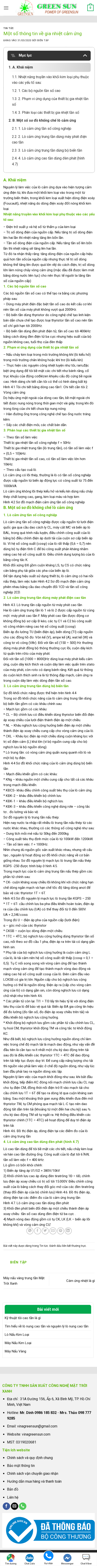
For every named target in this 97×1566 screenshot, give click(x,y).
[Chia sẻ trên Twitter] (45, 1230)
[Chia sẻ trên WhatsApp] (29, 1230)
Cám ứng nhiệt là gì (80, 1281)
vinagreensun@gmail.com (37, 1426)
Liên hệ (12, 1497)
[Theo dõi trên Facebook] (6, 1506)
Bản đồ (12, 1489)
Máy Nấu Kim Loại (18, 1343)
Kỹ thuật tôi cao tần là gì (23, 1318)
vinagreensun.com (36, 1434)
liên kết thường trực (74, 1245)
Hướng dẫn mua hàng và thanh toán (34, 1481)
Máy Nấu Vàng (15, 1351)
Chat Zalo (29, 1563)
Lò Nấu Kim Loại (17, 1335)
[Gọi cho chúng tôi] (22, 1506)
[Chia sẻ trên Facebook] (37, 1230)
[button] (6, 7)
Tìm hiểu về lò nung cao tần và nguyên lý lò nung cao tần (46, 1326)
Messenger (67, 1563)
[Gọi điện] (48, 1555)
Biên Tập (43, 40)
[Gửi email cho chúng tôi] (14, 1506)
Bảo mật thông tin (21, 1465)
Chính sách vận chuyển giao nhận (32, 1473)
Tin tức (8, 28)
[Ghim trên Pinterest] (60, 1230)
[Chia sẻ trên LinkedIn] (68, 1230)
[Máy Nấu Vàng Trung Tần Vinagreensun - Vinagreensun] (48, 8)
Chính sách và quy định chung (30, 1458)
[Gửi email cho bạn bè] (52, 1230)
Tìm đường (10, 1563)
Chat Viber (86, 1563)
